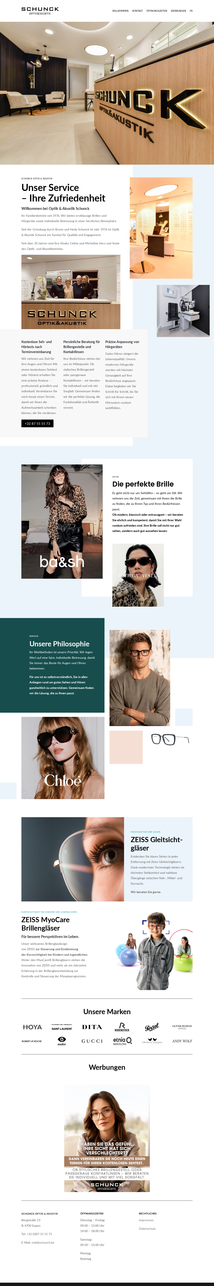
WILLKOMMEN (120, 10)
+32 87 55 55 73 (37, 423)
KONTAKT (137, 10)
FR (191, 10)
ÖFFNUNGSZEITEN (156, 10)
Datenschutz (147, 1229)
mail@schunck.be (43, 1242)
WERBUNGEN (178, 10)
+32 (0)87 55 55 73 (39, 1234)
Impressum (146, 1220)
